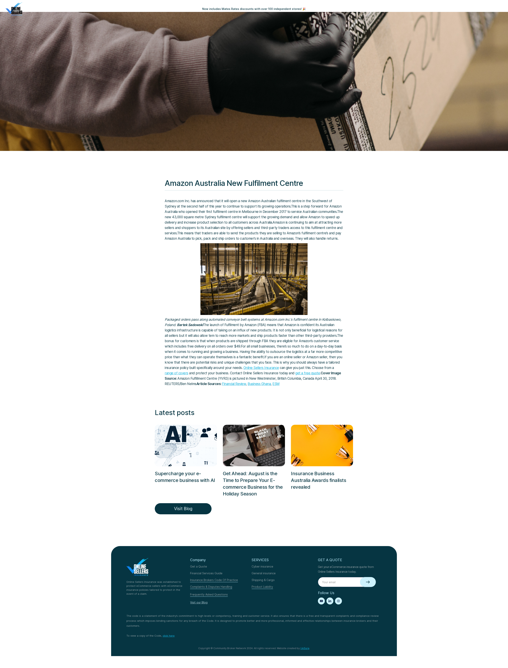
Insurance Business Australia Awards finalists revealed (318, 480)
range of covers (176, 373)
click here (169, 635)
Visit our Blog (199, 602)
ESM (276, 384)
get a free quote (307, 373)
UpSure (304, 648)
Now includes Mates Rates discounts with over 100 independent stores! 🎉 (254, 9)
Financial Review (234, 384)
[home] (14, 9)
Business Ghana (259, 384)
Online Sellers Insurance (261, 368)
